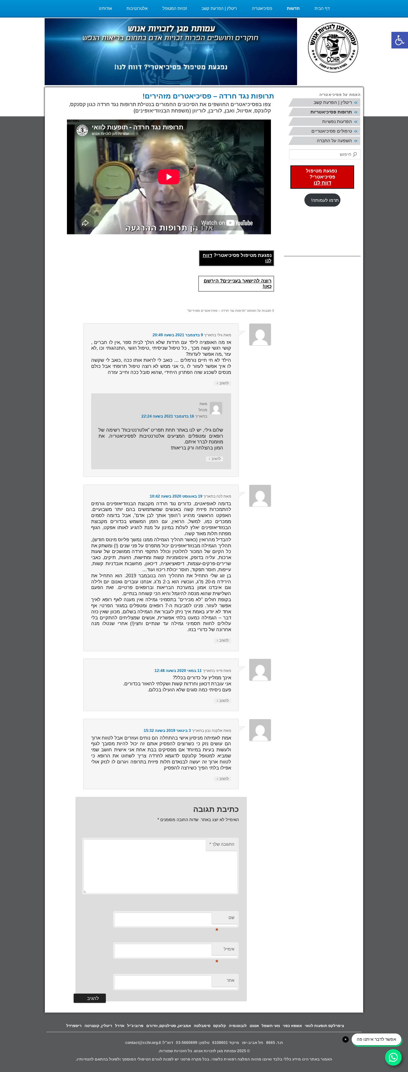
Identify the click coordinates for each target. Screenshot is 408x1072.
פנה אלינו (321, 25)
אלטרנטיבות (137, 8)
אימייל (224, 951)
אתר (230, 980)
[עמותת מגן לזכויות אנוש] (333, 48)
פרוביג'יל (135, 1026)
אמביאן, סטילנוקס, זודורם (168, 1026)
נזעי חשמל (271, 1026)
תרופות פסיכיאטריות (331, 111)
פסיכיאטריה (262, 8)
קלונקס (219, 1026)
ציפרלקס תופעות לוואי (324, 1026)
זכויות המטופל (175, 8)
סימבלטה (202, 1026)
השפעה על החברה (334, 140)
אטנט (254, 1026)
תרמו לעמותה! (325, 200)
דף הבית (322, 8)
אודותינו (105, 8)
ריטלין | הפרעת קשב (219, 8)
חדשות (293, 8)
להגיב (222, 383)
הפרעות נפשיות (337, 121)
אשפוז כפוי (292, 1026)
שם (224, 919)
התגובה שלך (221, 844)
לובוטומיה (238, 1026)
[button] (399, 40)
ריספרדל (74, 1026)
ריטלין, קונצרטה (98, 1026)
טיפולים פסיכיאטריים (331, 131)
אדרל (119, 1026)
